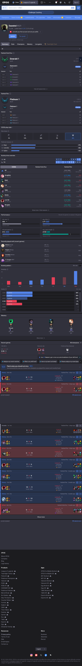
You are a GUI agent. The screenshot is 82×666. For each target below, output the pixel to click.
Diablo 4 (3, 605)
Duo (2, 617)
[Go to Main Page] (5, 2)
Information (58, 17)
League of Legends (29, 2)
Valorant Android (46, 581)
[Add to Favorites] (23, 25)
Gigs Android (45, 585)
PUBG (3, 583)
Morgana (7, 205)
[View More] (50, 2)
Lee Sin (7, 200)
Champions (5, 17)
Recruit (43, 639)
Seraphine (8, 175)
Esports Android (46, 595)
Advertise (44, 637)
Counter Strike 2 (6, 600)
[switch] (77, 265)
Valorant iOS (45, 583)
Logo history (5, 563)
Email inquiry (5, 641)
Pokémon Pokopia (7, 590)
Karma (6, 195)
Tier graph (22, 36)
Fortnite (3, 602)
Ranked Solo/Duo (41, 167)
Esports (3, 622)
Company (4, 558)
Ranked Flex (68, 167)
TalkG (3, 619)
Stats (49, 17)
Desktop (3, 612)
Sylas (6, 190)
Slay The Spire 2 (6, 598)
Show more (41, 517)
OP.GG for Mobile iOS (47, 573)
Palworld (4, 576)
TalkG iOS (44, 593)
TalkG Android (45, 590)
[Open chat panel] (80, 59)
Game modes (17, 17)
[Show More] (56, 2)
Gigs (2, 624)
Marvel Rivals (5, 593)
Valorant (4, 581)
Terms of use (5, 637)
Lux (6, 185)
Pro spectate (40, 17)
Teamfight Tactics (7, 573)
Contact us (4, 644)
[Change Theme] (65, 2)
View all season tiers (40, 89)
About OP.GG (5, 556)
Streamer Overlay (6, 627)
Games (3, 614)
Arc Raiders (4, 595)
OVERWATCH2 (5, 588)
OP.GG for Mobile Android (49, 571)
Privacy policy (5, 634)
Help (2, 639)
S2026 (14, 167)
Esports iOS (44, 598)
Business (44, 634)
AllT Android (45, 576)
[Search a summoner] (73, 8)
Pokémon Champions (8, 578)
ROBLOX (4, 585)
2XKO (3, 607)
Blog (2, 561)
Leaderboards (29, 17)
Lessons (68, 17)
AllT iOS (43, 578)
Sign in (76, 2)
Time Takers (5, 610)
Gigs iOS (43, 588)
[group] (41, 301)
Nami (6, 180)
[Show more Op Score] (79, 357)
